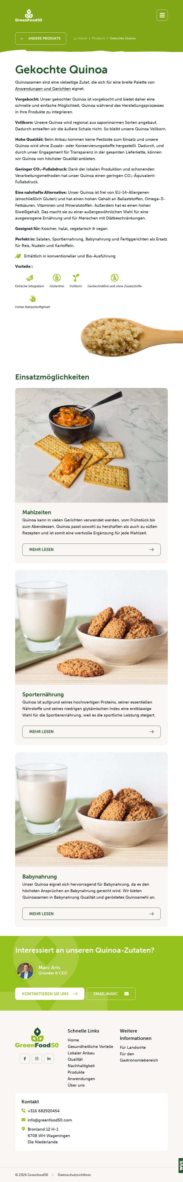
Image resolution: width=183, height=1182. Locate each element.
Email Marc (106, 993)
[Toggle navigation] (162, 15)
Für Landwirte (133, 1047)
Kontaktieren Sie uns (45, 993)
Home (82, 38)
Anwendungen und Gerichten (43, 88)
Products (98, 38)
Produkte (76, 1072)
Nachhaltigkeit (81, 1065)
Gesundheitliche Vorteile (90, 1046)
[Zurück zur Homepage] (28, 15)
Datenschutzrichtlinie (74, 1175)
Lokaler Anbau (81, 1053)
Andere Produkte (44, 38)
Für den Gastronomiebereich (139, 1057)
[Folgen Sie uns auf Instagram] (37, 1059)
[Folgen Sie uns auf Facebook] (25, 1059)
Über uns (76, 1085)
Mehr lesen (41, 549)
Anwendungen (81, 1078)
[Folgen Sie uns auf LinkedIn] (49, 1059)
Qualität (75, 1059)
